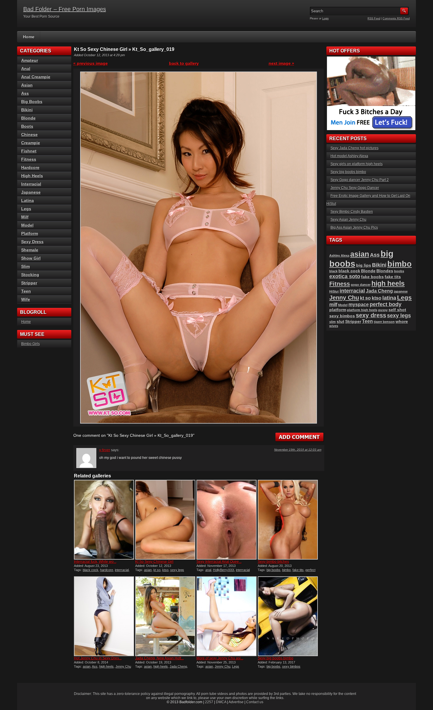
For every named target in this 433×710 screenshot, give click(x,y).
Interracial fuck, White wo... (95, 562)
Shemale (29, 250)
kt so (157, 570)
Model (27, 225)
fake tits (298, 570)
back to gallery (184, 63)
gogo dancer (361, 284)
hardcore (106, 570)
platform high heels (362, 310)
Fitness (28, 159)
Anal (25, 68)
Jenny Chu (123, 666)
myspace (358, 304)
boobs (399, 271)
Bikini (27, 109)
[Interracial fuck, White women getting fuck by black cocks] (104, 520)
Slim (25, 266)
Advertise (236, 702)
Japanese (31, 192)
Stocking (30, 274)
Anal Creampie (35, 76)
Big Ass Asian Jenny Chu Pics (354, 227)
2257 (209, 702)
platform (337, 310)
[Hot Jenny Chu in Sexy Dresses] (104, 616)
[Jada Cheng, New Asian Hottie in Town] (165, 616)
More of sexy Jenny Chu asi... (219, 658)
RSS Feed (374, 18)
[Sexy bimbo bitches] (288, 520)
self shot (397, 310)
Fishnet (29, 151)
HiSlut (334, 291)
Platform (29, 233)
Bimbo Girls (30, 344)
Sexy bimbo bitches (273, 562)
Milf (25, 217)
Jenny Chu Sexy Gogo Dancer (354, 188)
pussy (383, 310)
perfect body (385, 304)
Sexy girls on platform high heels (356, 164)
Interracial (31, 184)
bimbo (286, 570)
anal (208, 570)
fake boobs (372, 277)
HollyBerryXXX (223, 570)
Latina (27, 200)
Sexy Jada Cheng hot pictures (354, 148)
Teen (26, 291)
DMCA (221, 702)
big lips (363, 265)
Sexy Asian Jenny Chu (348, 220)
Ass (94, 666)
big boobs (273, 570)
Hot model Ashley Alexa (349, 156)
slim (332, 322)
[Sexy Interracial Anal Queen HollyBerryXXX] (226, 520)
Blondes (384, 271)
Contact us (254, 702)
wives (333, 326)
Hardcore (30, 167)
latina (389, 298)
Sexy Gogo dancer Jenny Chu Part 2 (359, 180)
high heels (106, 666)
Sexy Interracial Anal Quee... (219, 562)
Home (28, 36)
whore (402, 321)
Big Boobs (31, 101)
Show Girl (31, 258)
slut (340, 321)
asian (148, 570)
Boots (27, 126)
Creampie (30, 142)
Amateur (29, 60)
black (333, 271)
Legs (235, 666)
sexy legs (177, 570)
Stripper (29, 283)
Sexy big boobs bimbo (275, 658)
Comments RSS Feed (396, 18)
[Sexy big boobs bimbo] (288, 616)
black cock (90, 570)
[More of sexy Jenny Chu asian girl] (226, 616)
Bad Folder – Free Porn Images (64, 9)
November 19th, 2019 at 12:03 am (297, 449)
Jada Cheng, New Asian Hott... (159, 658)
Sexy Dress (32, 241)
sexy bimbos (291, 666)
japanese (401, 291)
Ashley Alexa (339, 255)
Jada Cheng (178, 666)
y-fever (104, 450)
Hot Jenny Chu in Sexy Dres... (98, 658)
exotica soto (344, 276)
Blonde (28, 118)
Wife (25, 299)
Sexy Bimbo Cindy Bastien (351, 212)
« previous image (90, 63)
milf (333, 304)
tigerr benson (384, 322)
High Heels (32, 175)
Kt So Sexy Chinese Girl (154, 562)
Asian (27, 85)
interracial (122, 570)
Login (325, 18)
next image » (281, 63)
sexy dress (371, 315)
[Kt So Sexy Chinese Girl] (165, 520)
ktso (165, 570)
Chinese (29, 134)
